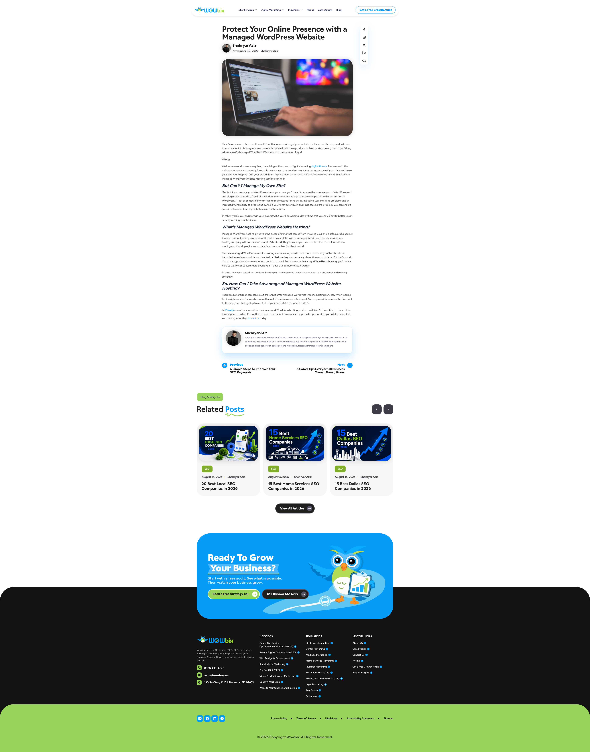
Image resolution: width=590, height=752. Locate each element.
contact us (253, 318)
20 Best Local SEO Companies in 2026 (220, 486)
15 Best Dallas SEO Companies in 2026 (353, 486)
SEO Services (246, 9)
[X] (364, 45)
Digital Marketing (271, 9)
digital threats (319, 166)
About (310, 9)
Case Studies (325, 9)
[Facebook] (364, 29)
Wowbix (229, 310)
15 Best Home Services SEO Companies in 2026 (293, 486)
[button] (210, 397)
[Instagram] (364, 37)
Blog (339, 9)
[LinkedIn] (364, 53)
